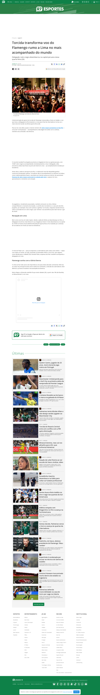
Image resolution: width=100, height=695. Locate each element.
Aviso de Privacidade (67, 692)
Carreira (78, 620)
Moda (25, 640)
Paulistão (15, 635)
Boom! (57, 637)
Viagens (26, 652)
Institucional (81, 614)
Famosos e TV (27, 632)
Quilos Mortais (59, 667)
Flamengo (46, 344)
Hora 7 (43, 642)
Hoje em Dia (59, 660)
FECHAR (76, 692)
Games (26, 637)
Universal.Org (79, 662)
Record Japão (79, 645)
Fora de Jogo (16, 625)
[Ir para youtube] (85, 684)
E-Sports (15, 622)
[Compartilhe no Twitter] (52, 64)
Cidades (43, 627)
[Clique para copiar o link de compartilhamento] (64, 64)
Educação (44, 637)
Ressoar (78, 655)
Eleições (22, 2)
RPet (25, 650)
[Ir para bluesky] (54, 684)
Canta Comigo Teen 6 (61, 642)
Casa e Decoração (28, 622)
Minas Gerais (44, 650)
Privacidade (27, 684)
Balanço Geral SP (60, 632)
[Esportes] (50, 9)
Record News (49, 2)
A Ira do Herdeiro (60, 620)
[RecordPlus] (75, 2)
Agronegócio (44, 617)
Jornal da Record (60, 662)
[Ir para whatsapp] (82, 684)
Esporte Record (59, 655)
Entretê (27, 2)
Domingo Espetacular (61, 652)
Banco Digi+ (79, 617)
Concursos (44, 630)
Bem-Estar (26, 620)
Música (26, 642)
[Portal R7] (3, 2)
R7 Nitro (26, 645)
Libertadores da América (55, 344)
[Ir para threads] (68, 684)
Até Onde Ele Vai (60, 627)
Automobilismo (16, 617)
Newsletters (79, 627)
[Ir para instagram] (86, 2)
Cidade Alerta (59, 647)
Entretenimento (30, 614)
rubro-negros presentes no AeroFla (52, 128)
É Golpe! (43, 640)
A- (18, 69)
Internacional (44, 647)
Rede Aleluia (79, 650)
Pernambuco (44, 655)
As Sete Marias (59, 625)
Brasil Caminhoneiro (60, 640)
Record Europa (79, 642)
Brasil (43, 620)
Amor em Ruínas (60, 622)
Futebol (63, 344)
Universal (78, 660)
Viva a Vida (26, 657)
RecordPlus (78, 630)
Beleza (25, 617)
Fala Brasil (58, 657)
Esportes (33, 2)
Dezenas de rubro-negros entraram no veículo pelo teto (29, 177)
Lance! (14, 630)
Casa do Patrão (59, 645)
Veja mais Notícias (38, 604)
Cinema (26, 625)
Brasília (17, 2)
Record (42, 2)
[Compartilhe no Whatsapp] (59, 64)
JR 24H (38, 2)
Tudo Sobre (44, 667)
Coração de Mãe (60, 650)
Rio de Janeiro (45, 657)
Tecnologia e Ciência (46, 665)
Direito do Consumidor (47, 632)
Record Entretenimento (81, 640)
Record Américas (80, 637)
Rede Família (79, 652)
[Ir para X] (84, 2)
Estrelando (26, 630)
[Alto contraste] (13, 69)
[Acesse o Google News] (61, 64)
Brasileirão (15, 620)
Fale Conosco (20, 684)
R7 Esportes (14, 38)
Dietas (25, 627)
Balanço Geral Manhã (61, 630)
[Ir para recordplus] (71, 684)
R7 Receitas (27, 647)
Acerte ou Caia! (59, 617)
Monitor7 (44, 652)
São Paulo (44, 660)
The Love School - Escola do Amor (64, 672)
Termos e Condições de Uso (37, 684)
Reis (57, 670)
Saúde (43, 662)
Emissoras (78, 625)
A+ (16, 69)
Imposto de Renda (46, 645)
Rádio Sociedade (80, 635)
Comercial (78, 622)
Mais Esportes (16, 632)
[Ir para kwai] (64, 684)
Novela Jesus (59, 665)
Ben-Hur (58, 635)
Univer (77, 657)
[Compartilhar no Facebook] (54, 64)
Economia (44, 635)
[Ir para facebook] (82, 2)
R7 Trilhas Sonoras (80, 632)
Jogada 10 (20, 38)
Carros (43, 625)
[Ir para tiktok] (75, 684)
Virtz (25, 655)
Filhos (25, 635)
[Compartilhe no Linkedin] (56, 64)
